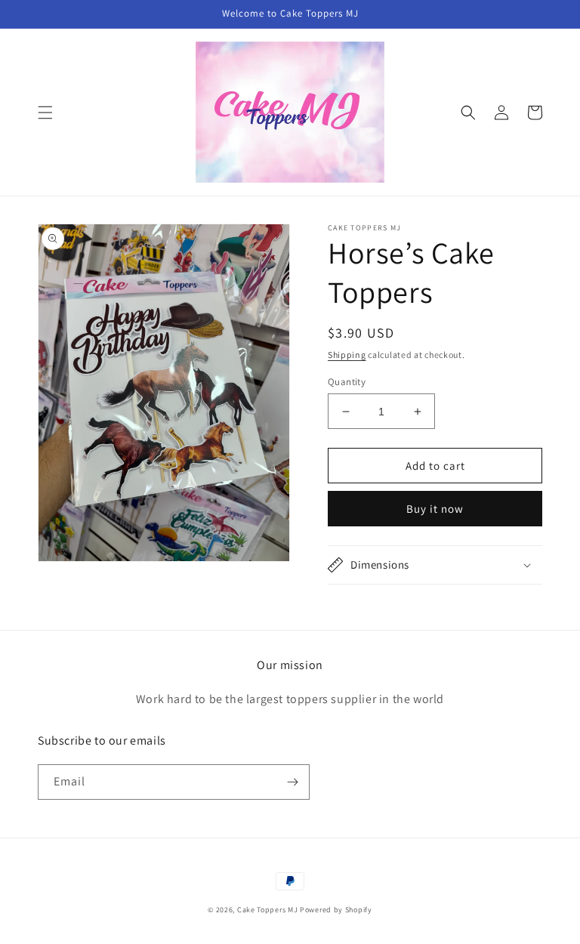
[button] (45, 112)
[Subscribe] (292, 782)
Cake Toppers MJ (267, 910)
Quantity (347, 381)
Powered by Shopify (336, 910)
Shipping (347, 354)
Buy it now (435, 508)
